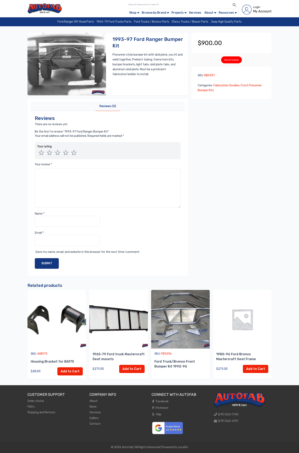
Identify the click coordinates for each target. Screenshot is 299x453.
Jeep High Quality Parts (226, 21)
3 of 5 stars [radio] (57, 153)
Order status (35, 401)
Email (39, 233)
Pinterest (161, 408)
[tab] (107, 106)
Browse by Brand (154, 12)
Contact (95, 424)
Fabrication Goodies (226, 85)
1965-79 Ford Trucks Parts (114, 21)
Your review (43, 164)
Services (195, 12)
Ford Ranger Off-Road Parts (76, 21)
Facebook (162, 401)
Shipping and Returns (41, 412)
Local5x (183, 447)
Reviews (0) (107, 106)
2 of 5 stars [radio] (49, 153)
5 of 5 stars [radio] (74, 153)
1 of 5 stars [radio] (41, 153)
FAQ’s (31, 406)
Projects (177, 12)
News (93, 406)
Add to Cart (70, 371)
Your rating (44, 146)
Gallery (94, 418)
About (208, 12)
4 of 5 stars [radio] (66, 153)
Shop (132, 12)
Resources (226, 12)
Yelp (158, 414)
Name (39, 213)
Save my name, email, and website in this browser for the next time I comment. (87, 252)
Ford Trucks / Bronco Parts (151, 21)
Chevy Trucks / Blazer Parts (190, 21)
